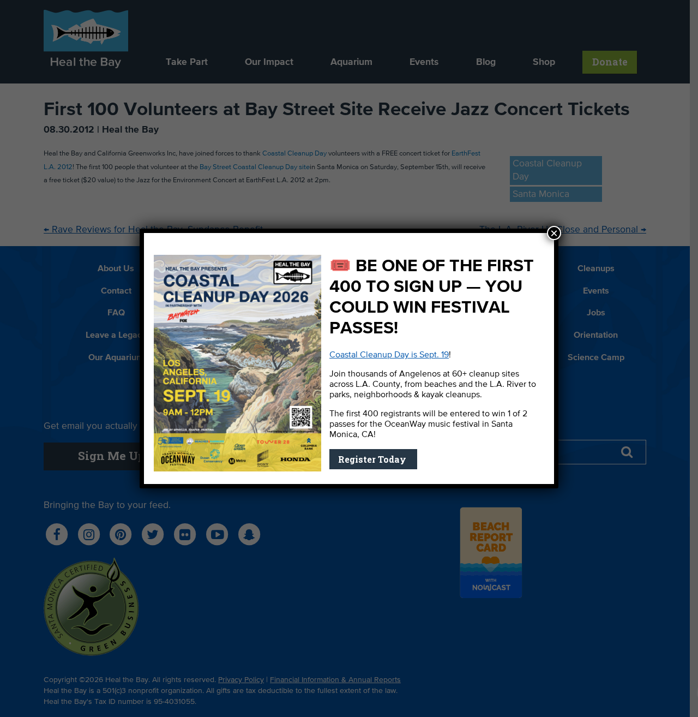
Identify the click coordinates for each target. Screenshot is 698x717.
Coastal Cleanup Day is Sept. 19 (389, 355)
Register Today (373, 459)
